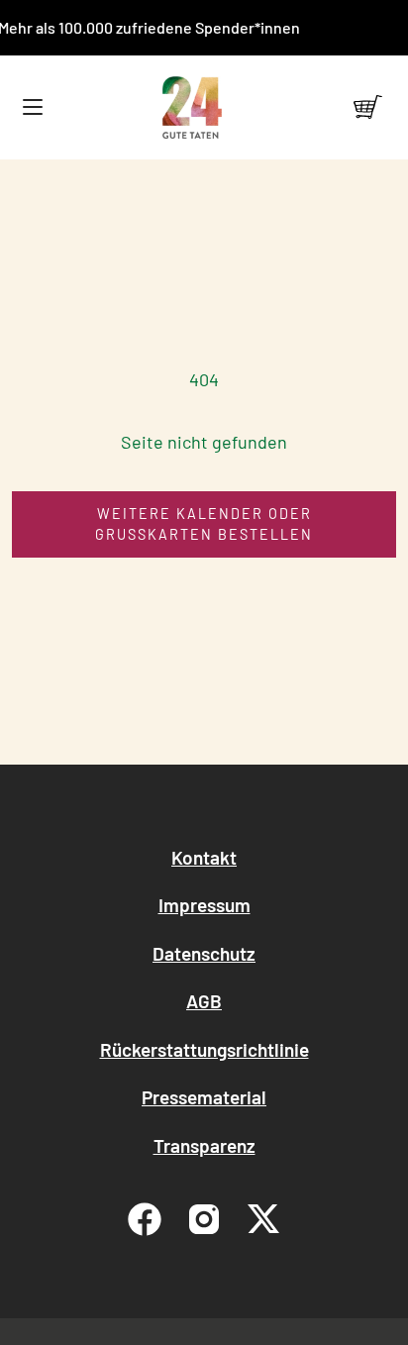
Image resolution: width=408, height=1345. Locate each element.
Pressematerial (204, 1097)
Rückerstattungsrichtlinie (204, 1049)
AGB (204, 1000)
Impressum (204, 904)
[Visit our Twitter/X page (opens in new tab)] (263, 1219)
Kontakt (204, 857)
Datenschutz (204, 953)
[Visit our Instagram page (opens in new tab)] (204, 1219)
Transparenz (204, 1145)
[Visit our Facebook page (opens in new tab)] (144, 1219)
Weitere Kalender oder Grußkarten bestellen (204, 524)
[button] (32, 107)
